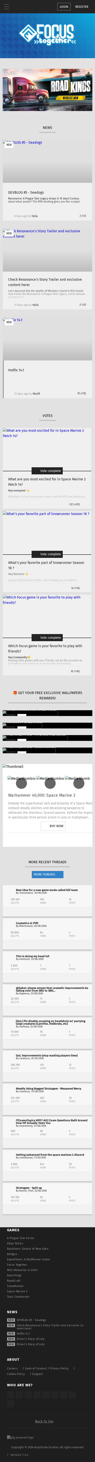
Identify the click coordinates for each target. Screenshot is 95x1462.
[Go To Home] (20, 6)
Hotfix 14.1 (23, 1333)
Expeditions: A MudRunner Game (28, 1259)
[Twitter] (40, 839)
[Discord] (77, 839)
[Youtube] (53, 839)
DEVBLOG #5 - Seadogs (31, 1320)
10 (75, 671)
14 (75, 588)
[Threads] (63, 1394)
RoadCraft (13, 1280)
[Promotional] (47, 110)
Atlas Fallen (15, 1243)
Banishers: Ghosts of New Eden (27, 1248)
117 (74, 504)
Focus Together (17, 1264)
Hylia (35, 216)
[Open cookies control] (37, 6)
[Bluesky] (72, 1394)
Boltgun (12, 1254)
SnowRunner (15, 1286)
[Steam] (45, 1394)
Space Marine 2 (17, 1291)
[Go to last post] (47, 911)
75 (81, 393)
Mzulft (36, 393)
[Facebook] (65, 839)
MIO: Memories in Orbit (22, 1270)
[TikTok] (28, 1394)
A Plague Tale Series (20, 1238)
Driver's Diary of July (31, 1339)
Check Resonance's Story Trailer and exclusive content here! (50, 1327)
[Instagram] (28, 839)
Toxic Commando (18, 1296)
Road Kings (14, 1275)
